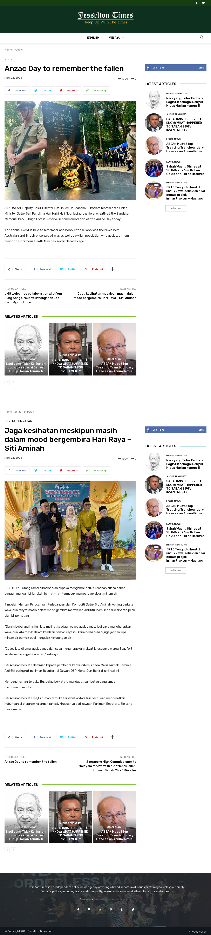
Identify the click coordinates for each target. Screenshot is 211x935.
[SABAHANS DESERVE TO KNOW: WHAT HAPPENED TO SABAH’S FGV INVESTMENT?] (70, 349)
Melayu (114, 37)
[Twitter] (203, 3)
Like (201, 67)
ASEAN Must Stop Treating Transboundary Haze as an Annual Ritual (115, 367)
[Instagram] (89, 909)
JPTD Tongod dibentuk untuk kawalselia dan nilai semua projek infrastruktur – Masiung (185, 192)
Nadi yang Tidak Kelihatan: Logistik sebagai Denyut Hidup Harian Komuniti (26, 367)
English (93, 37)
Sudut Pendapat (70, 355)
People (18, 49)
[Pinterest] (111, 909)
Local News (114, 359)
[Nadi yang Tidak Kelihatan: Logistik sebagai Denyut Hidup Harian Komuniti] (26, 349)
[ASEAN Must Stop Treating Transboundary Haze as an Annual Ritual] (114, 349)
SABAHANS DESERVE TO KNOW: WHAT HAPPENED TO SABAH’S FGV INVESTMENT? (70, 365)
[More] (112, 269)
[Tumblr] (122, 909)
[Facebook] (196, 3)
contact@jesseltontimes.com (113, 899)
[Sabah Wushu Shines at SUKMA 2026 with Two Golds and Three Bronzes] (154, 168)
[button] (201, 38)
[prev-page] (7, 382)
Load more (174, 208)
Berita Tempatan (25, 359)
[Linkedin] (100, 909)
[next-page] (13, 382)
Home (8, 49)
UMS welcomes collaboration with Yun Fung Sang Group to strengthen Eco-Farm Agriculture (33, 298)
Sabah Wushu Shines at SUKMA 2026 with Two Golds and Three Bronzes (185, 170)
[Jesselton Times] (105, 19)
